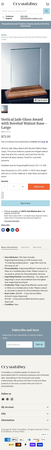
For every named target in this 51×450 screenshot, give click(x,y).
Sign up (39, 344)
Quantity (4, 181)
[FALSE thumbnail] (4, 109)
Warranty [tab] (37, 247)
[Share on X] (8, 230)
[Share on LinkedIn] (12, 230)
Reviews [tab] (25, 247)
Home (3, 35)
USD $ (43, 434)
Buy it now (25, 203)
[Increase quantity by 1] (23, 186)
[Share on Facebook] (3, 230)
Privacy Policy (18, 431)
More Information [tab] (9, 247)
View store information (11, 221)
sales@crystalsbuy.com (33, 18)
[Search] (46, 11)
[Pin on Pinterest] (17, 230)
